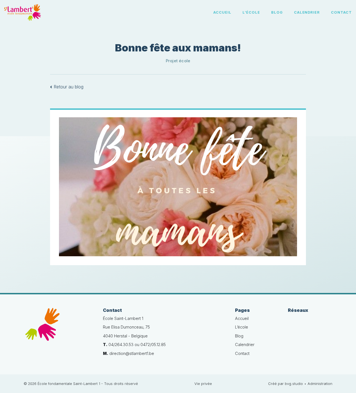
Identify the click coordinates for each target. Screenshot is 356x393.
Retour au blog (66, 86)
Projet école (178, 60)
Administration (320, 384)
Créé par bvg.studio (285, 384)
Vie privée (203, 384)
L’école (251, 12)
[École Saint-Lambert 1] (59, 327)
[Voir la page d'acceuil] (22, 12)
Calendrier (307, 12)
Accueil (222, 12)
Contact (341, 12)
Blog (277, 12)
